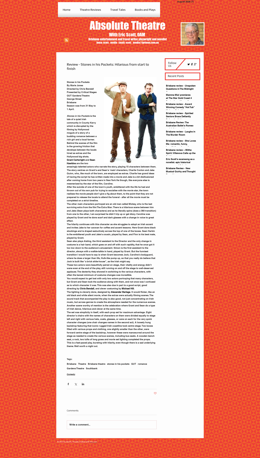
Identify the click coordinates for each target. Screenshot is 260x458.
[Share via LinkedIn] (83, 384)
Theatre (82, 364)
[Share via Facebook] (68, 384)
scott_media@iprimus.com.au (142, 42)
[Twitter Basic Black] (188, 64)
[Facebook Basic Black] (192, 64)
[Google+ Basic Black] (195, 64)
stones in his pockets (118, 364)
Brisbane (71, 364)
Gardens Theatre (75, 368)
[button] (90, 9)
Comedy (71, 374)
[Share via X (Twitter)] (75, 384)
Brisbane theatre (96, 364)
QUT (133, 364)
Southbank (91, 368)
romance (142, 364)
